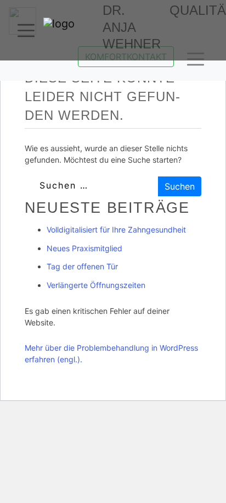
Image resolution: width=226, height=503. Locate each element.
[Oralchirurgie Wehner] (70, 28)
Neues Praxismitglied (84, 248)
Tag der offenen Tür (82, 266)
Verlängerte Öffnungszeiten (96, 285)
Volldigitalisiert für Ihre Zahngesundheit (116, 229)
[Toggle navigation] (26, 30)
